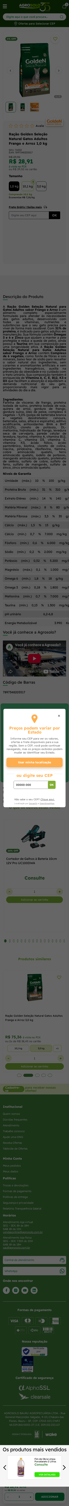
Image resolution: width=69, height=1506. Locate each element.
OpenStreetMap (47, 803)
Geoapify (33, 803)
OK (52, 785)
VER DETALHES (47, 1474)
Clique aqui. (47, 799)
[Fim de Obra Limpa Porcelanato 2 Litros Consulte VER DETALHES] (20, 1476)
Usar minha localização (34, 762)
